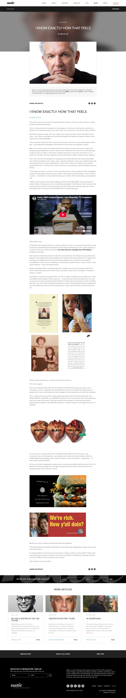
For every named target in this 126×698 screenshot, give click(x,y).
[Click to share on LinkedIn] (95, 103)
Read (38, 640)
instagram (79, 686)
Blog (96, 3)
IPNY (67, 91)
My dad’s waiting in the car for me (25, 620)
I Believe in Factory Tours (62, 619)
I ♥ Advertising (93, 619)
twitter (71, 686)
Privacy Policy (109, 693)
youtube (83, 686)
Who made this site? (74, 691)
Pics (86, 3)
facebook (68, 686)
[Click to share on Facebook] (89, 103)
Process (65, 3)
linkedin (75, 686)
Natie (10, 3)
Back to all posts (63, 654)
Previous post (25, 654)
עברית (114, 686)
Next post (100, 654)
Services (77, 3)
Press (105, 3)
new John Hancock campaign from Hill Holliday (74, 250)
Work (44, 3)
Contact (116, 3)
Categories (115, 9)
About (54, 3)
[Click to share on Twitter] (92, 103)
